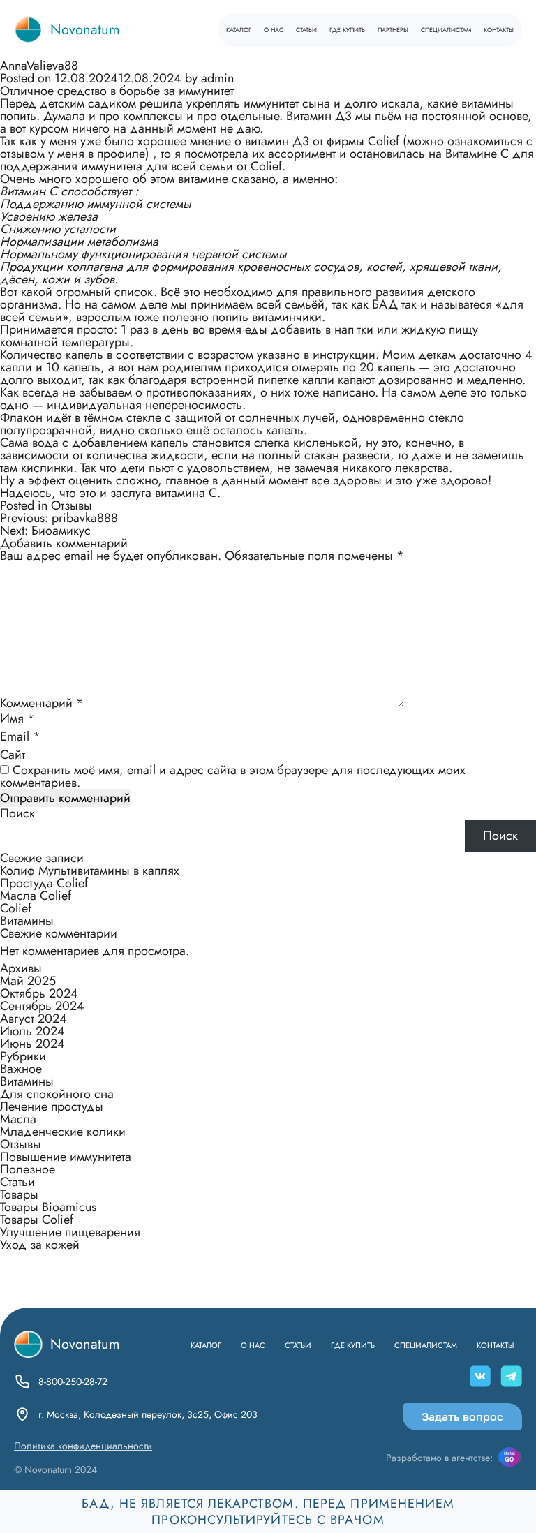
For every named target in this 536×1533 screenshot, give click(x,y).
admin (217, 78)
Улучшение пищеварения (70, 1232)
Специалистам (446, 29)
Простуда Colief (44, 883)
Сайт (12, 755)
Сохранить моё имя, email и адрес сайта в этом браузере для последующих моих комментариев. (233, 776)
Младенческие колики (63, 1132)
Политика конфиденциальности (83, 1446)
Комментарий (42, 703)
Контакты (499, 29)
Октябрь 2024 (39, 993)
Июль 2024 (32, 1031)
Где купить (347, 29)
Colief (15, 908)
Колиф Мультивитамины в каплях (89, 870)
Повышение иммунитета (65, 1157)
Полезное (27, 1169)
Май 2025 (28, 981)
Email (20, 736)
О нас (273, 29)
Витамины (27, 921)
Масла (18, 1119)
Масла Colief (35, 896)
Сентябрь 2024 (42, 1006)
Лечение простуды (51, 1106)
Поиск (17, 813)
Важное (21, 1069)
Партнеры (393, 29)
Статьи (306, 29)
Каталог (238, 29)
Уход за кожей (40, 1245)
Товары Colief (36, 1219)
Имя (17, 718)
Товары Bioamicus (48, 1207)
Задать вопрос (462, 1416)
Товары (19, 1194)
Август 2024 (33, 1018)
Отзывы (71, 505)
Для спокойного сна (57, 1094)
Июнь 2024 (32, 1044)
